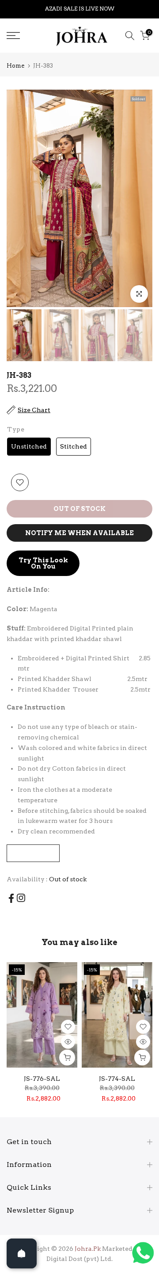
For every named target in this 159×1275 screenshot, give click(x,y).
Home (15, 65)
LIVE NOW (99, 8)
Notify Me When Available (79, 532)
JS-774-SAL (117, 1078)
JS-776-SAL (42, 1078)
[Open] (22, 1253)
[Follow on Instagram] (21, 898)
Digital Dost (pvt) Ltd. (79, 1258)
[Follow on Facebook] (11, 898)
